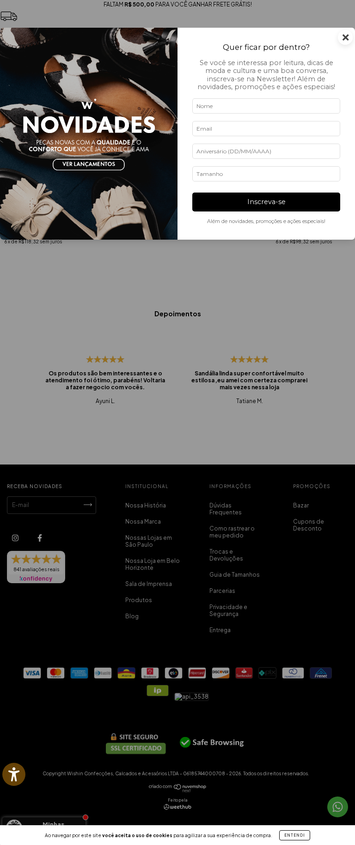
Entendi (294, 835)
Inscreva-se (266, 202)
